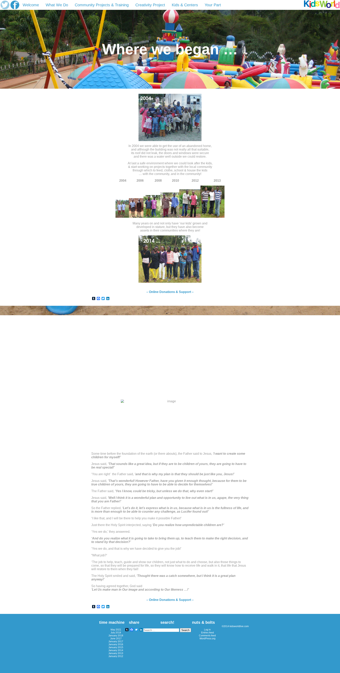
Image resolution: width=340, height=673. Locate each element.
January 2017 (115, 641)
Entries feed (207, 632)
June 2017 (116, 638)
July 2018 (116, 632)
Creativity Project (150, 5)
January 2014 (115, 650)
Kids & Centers (185, 5)
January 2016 (115, 644)
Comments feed (207, 635)
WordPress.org (207, 638)
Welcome (31, 5)
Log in (207, 629)
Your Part (213, 5)
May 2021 (116, 629)
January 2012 (115, 656)
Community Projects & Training (102, 5)
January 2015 (115, 647)
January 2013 (115, 653)
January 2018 (115, 635)
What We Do (57, 5)
